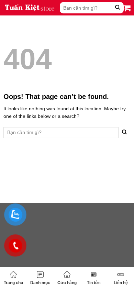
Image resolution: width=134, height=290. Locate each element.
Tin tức (94, 282)
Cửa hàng (67, 282)
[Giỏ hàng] (127, 7)
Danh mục (40, 282)
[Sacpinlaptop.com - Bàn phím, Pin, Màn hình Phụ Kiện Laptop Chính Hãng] (29, 7)
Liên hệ (121, 282)
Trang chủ (13, 282)
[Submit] (118, 7)
